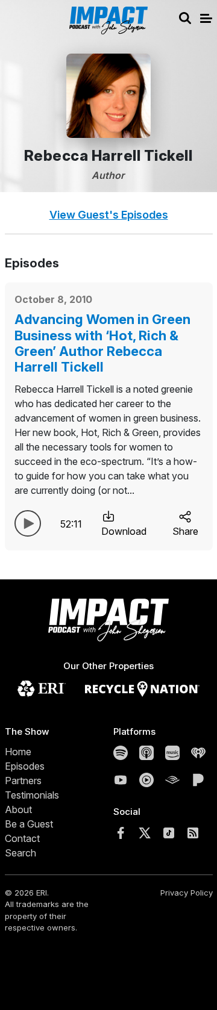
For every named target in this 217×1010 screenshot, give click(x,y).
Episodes (25, 766)
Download (123, 531)
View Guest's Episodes (108, 214)
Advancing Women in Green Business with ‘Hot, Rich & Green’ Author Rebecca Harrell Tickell (102, 343)
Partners (23, 781)
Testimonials (32, 795)
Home (18, 752)
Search (20, 853)
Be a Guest (29, 824)
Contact (22, 838)
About (18, 809)
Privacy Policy (186, 892)
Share (185, 531)
